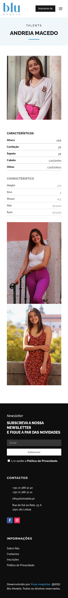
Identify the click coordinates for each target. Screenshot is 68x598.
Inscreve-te (45, 8)
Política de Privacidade (42, 461)
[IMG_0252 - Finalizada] (34, 385)
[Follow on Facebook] (10, 520)
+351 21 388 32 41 (22, 492)
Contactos (13, 554)
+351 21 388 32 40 (22, 487)
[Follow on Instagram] (17, 520)
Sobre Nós (13, 548)
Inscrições (13, 559)
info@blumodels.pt (23, 498)
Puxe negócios (41, 584)
